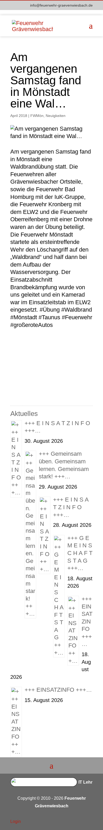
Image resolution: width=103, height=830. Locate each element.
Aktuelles (24, 414)
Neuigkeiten (55, 116)
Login (15, 821)
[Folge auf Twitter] (78, 822)
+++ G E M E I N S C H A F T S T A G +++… (79, 553)
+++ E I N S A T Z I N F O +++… (70, 507)
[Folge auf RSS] (88, 822)
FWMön (37, 116)
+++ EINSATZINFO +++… (87, 621)
